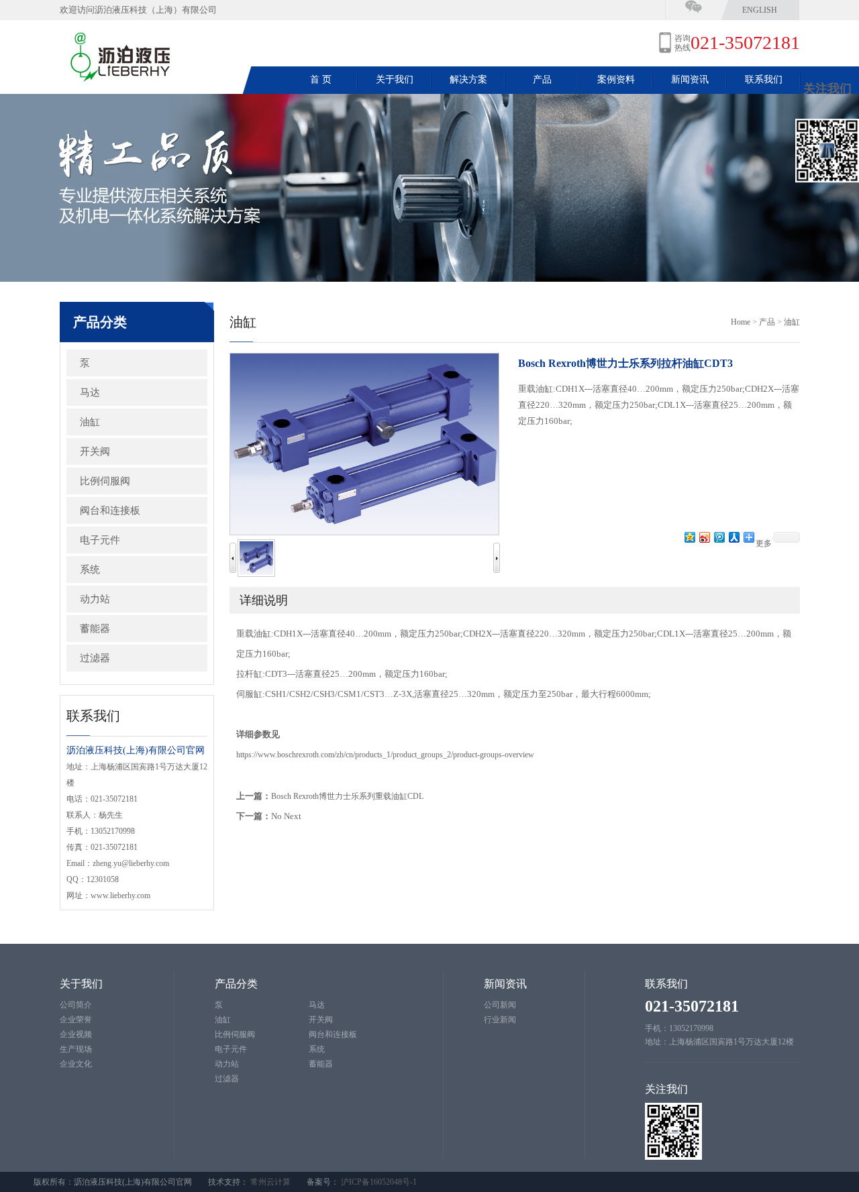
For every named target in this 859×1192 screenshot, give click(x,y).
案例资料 (616, 79)
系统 (90, 569)
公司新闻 (500, 1005)
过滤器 (95, 658)
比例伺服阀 (105, 481)
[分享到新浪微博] (704, 537)
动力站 (95, 599)
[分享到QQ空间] (689, 537)
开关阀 (95, 451)
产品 (542, 79)
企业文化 (76, 1064)
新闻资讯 (690, 79)
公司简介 (76, 1005)
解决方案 (468, 79)
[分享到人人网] (733, 537)
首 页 (321, 79)
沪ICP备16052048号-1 (379, 1182)
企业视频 (76, 1034)
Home (740, 322)
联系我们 (763, 79)
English (759, 10)
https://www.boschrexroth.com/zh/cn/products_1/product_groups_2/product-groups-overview (385, 754)
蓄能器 (95, 628)
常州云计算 (270, 1182)
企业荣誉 (76, 1019)
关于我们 (394, 79)
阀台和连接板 (110, 510)
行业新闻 (500, 1019)
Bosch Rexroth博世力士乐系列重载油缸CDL (347, 796)
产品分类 (236, 983)
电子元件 (100, 540)
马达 (90, 392)
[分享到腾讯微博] (718, 537)
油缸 (90, 422)
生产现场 (76, 1049)
